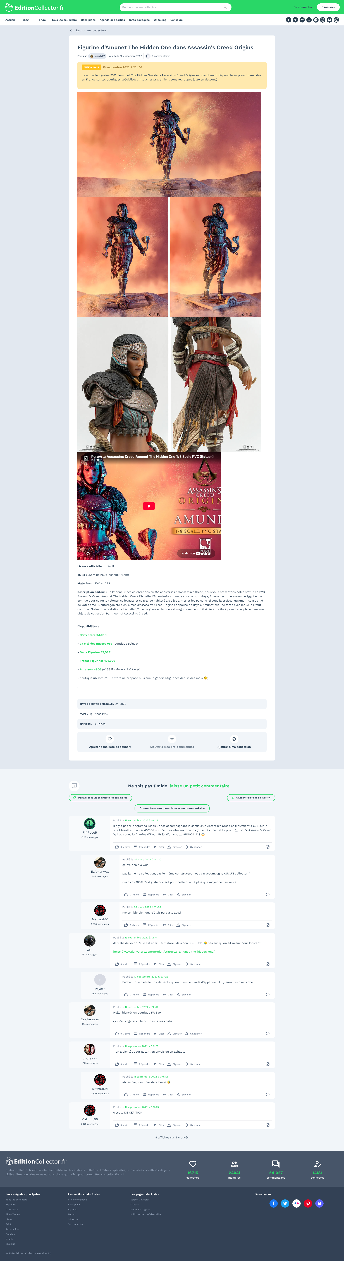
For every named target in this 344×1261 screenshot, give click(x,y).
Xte (89, 950)
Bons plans (88, 20)
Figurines (99, 724)
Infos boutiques (139, 20)
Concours (176, 20)
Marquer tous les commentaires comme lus (100, 798)
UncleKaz (89, 1058)
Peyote (100, 989)
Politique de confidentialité (145, 1214)
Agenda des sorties (112, 20)
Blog (26, 20)
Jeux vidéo (12, 1209)
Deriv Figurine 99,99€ (95, 652)
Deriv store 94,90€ (93, 635)
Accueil (10, 20)
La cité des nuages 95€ (96, 643)
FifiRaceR (89, 832)
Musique (10, 1244)
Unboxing (160, 20)
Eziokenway (100, 871)
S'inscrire (328, 7)
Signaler (174, 847)
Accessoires (12, 1229)
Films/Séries (13, 1214)
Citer (158, 847)
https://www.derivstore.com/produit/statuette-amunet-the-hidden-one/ (164, 951)
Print (8, 1224)
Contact (134, 1204)
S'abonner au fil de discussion (250, 798)
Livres (9, 1219)
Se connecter (303, 7)
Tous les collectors (64, 20)
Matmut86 (100, 919)
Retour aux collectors (91, 30)
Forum (41, 20)
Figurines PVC (98, 714)
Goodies (10, 1234)
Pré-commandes (77, 1199)
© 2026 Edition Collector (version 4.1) (28, 1253)
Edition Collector (139, 1199)
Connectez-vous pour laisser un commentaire (172, 808)
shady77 (100, 56)
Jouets (9, 1239)
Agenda (72, 1209)
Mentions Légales (140, 1209)
